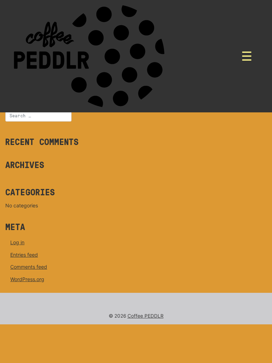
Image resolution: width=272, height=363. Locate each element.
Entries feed (24, 255)
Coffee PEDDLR (146, 316)
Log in (17, 242)
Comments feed (28, 267)
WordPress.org (27, 279)
